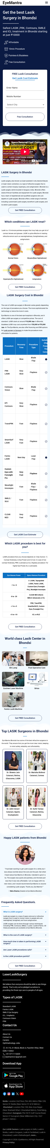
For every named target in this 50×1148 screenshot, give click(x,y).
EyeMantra (12, 2)
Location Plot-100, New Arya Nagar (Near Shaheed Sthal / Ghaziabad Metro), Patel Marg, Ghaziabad (25, 1110)
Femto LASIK (8, 1009)
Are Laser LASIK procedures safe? (17, 950)
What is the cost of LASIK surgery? (17, 935)
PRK (4, 1021)
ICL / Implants (8, 1015)
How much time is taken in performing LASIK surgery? (22, 942)
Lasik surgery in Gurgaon (13, 330)
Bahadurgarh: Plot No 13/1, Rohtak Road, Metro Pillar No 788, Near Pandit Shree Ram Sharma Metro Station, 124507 (24, 1122)
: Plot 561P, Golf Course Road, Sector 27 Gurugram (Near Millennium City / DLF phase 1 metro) (24, 1116)
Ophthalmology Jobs (11, 1043)
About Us (6, 1034)
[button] (46, 2)
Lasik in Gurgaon (15, 1132)
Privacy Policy (9, 1142)
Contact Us (7, 1037)
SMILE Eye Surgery (10, 1012)
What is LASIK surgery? (13, 912)
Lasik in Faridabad (30, 1132)
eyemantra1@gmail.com (16, 1057)
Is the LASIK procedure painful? (16, 956)
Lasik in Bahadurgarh (21, 1135)
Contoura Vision (9, 1018)
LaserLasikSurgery (15, 974)
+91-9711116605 (12, 1054)
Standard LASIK (9, 1006)
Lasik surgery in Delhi (28, 1129)
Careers (6, 1040)
